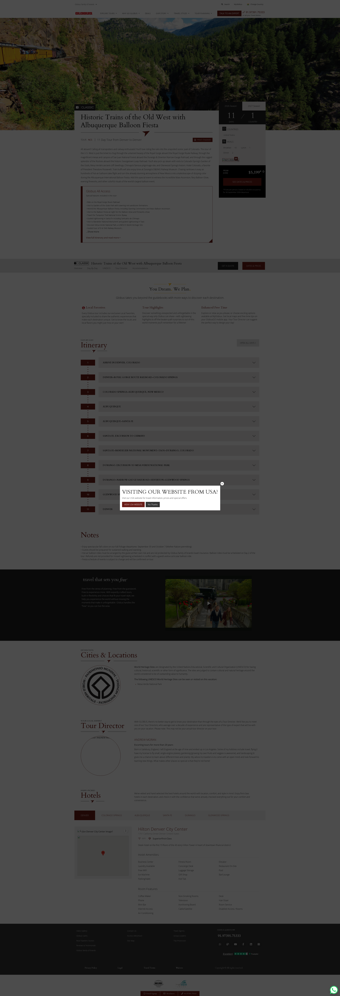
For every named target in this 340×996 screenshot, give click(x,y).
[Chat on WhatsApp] (334, 990)
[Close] (222, 483)
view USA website (133, 504)
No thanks (153, 504)
